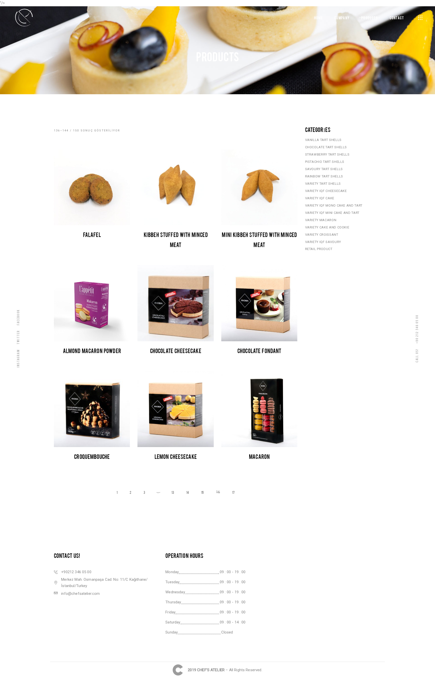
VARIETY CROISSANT (321, 234)
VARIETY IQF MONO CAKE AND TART (334, 205)
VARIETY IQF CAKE (319, 198)
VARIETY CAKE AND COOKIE (327, 227)
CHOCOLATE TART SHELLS (326, 147)
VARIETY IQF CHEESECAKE (326, 191)
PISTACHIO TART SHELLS (325, 162)
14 (187, 492)
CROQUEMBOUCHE (92, 456)
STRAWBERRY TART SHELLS (327, 154)
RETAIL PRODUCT (319, 249)
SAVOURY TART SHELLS (324, 169)
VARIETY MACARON (321, 220)
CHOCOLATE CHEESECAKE (175, 350)
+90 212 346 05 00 (417, 328)
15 (202, 492)
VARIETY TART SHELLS (323, 183)
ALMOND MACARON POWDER (92, 350)
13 (172, 492)
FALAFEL (92, 234)
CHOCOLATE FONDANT (259, 350)
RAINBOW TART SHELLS (324, 176)
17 (233, 492)
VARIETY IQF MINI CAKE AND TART (332, 213)
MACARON (259, 456)
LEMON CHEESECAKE (176, 456)
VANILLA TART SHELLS (323, 140)
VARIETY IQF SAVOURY (323, 242)
